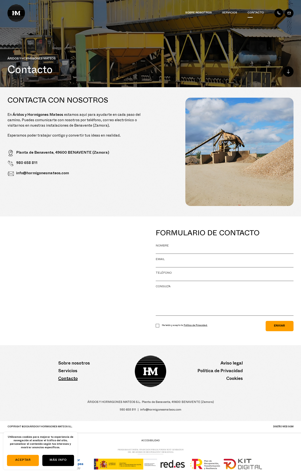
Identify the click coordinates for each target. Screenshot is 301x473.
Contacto (256, 13)
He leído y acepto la (184, 325)
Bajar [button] (288, 71)
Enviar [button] (279, 326)
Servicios (229, 13)
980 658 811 (278, 13)
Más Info (58, 460)
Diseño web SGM (283, 426)
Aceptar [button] (23, 460)
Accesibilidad (150, 440)
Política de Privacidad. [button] (195, 325)
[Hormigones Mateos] (16, 13)
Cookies (234, 379)
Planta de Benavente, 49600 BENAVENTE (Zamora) (62, 153)
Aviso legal (232, 364)
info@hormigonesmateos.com (289, 13)
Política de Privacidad (220, 371)
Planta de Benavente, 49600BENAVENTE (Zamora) (178, 402)
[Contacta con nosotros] (239, 152)
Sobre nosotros (198, 13)
